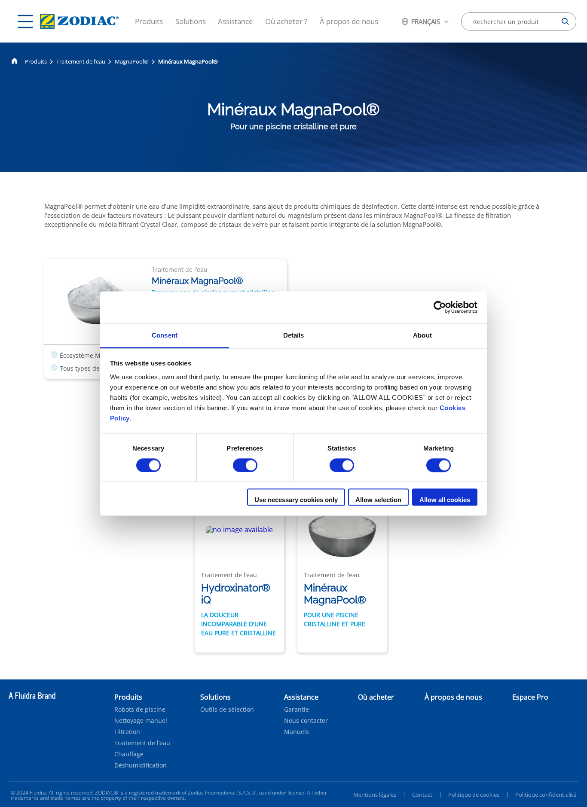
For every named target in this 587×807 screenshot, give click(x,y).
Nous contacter (306, 720)
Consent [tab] (164, 335)
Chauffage (129, 754)
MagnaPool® (132, 61)
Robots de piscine (139, 709)
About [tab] (422, 335)
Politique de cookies (473, 794)
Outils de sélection (227, 709)
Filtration (127, 731)
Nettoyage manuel (140, 720)
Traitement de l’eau (80, 61)
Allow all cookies (444, 500)
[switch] (245, 465)
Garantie (296, 709)
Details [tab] (293, 335)
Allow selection (378, 500)
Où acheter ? (286, 21)
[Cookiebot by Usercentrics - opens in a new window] (439, 307)
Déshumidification (140, 765)
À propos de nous (349, 21)
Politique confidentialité (545, 794)
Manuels (296, 731)
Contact (422, 794)
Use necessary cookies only (296, 500)
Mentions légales (374, 794)
